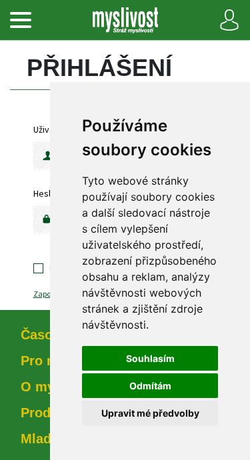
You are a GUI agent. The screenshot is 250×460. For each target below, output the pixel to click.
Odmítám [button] (150, 385)
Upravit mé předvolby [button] (150, 413)
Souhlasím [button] (150, 358)
